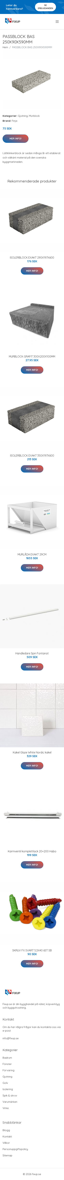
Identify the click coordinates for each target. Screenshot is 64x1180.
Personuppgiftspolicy (15, 1149)
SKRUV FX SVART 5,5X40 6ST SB (32, 950)
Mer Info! (16, 138)
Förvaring (8, 1070)
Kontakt (7, 1136)
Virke (6, 1108)
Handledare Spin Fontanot (32, 653)
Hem (5, 47)
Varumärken (10, 1101)
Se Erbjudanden (45, 7)
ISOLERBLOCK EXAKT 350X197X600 (32, 455)
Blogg (6, 1130)
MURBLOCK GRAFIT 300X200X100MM (32, 356)
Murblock (34, 115)
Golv (5, 1083)
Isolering (8, 1089)
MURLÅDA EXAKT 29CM (32, 554)
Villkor (6, 1142)
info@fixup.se (11, 1038)
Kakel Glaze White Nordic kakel (32, 752)
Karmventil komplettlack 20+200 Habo (32, 851)
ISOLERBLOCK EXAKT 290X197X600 (32, 257)
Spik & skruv (10, 1095)
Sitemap (7, 1155)
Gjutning (23, 115)
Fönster (7, 1064)
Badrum (7, 1057)
